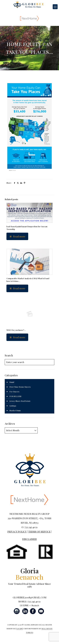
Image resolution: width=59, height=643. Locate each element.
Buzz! (11, 382)
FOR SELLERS (15, 396)
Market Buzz (15, 410)
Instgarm (17, 611)
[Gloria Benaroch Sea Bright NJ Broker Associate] (28, 4)
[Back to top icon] (53, 637)
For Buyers (14, 391)
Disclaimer (29, 539)
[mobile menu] (55, 6)
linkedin (25, 611)
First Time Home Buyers (20, 387)
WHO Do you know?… (16, 330)
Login (19, 628)
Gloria (29, 573)
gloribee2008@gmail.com (29, 597)
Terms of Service (39, 531)
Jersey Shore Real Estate (20, 401)
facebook (33, 611)
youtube (41, 611)
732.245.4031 (34, 601)
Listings (12, 405)
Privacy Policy (17, 531)
